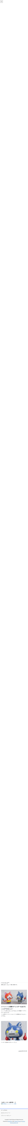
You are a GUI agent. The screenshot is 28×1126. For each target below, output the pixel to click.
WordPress (10, 1121)
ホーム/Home (4, 1110)
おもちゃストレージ (5, 1112)
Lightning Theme (17, 1121)
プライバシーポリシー (6, 1115)
